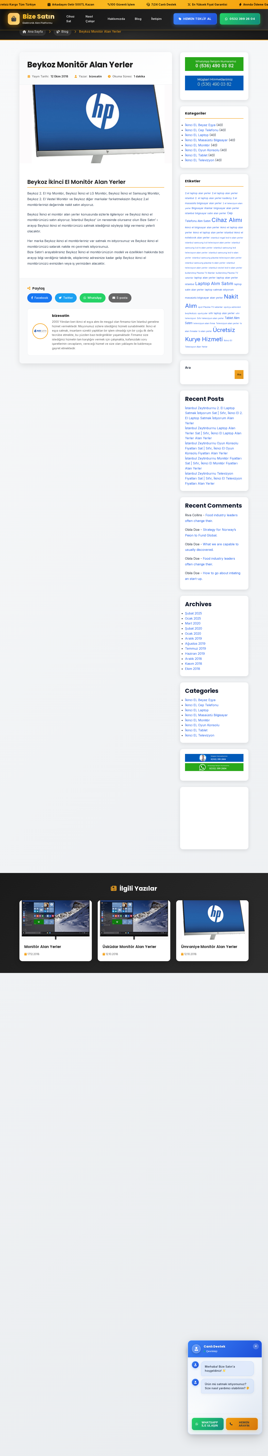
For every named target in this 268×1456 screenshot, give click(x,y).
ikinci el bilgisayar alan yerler (202, 227)
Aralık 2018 (193, 659)
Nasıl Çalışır (90, 19)
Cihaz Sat (70, 19)
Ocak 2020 (193, 633)
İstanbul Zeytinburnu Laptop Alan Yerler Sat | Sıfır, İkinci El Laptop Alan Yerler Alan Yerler (213, 433)
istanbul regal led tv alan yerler (227, 238)
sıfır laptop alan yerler (222, 313)
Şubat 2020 (193, 628)
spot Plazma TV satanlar (210, 307)
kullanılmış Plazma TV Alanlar (200, 273)
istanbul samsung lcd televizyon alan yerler (208, 242)
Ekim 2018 (192, 669)
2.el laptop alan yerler (198, 193)
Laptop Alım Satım (214, 283)
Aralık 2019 (193, 638)
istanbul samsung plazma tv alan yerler (205, 263)
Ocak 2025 (193, 618)
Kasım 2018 (193, 664)
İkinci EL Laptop (197, 135)
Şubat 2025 (193, 613)
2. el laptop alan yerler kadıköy (213, 198)
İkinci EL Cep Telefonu (201, 130)
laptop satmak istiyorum (219, 289)
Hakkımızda (116, 19)
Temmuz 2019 (195, 648)
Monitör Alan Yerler (42, 946)
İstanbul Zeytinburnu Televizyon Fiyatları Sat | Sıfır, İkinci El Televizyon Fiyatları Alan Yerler (213, 478)
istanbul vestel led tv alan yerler (225, 268)
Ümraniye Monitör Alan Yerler (209, 946)
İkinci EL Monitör (197, 145)
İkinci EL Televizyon (199, 160)
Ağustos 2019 (195, 643)
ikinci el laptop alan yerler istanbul (213, 232)
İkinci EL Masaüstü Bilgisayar (206, 140)
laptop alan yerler (205, 277)
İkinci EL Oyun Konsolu (202, 150)
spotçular (203, 313)
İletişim (156, 19)
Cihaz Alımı (226, 219)
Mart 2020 (193, 623)
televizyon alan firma (204, 323)
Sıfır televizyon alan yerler (210, 318)
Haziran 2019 (195, 654)
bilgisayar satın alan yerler (210, 213)
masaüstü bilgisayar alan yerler (204, 297)
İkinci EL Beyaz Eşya (200, 125)
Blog (138, 19)
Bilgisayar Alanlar (202, 208)
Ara (188, 368)
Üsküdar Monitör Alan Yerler (129, 946)
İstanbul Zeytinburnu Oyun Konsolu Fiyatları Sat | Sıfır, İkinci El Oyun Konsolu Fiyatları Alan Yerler (211, 448)
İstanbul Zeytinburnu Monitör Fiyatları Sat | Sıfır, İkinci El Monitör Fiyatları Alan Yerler (213, 463)
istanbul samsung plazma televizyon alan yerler (217, 258)
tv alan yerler (205, 331)
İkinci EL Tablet (196, 155)
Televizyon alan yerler (227, 323)
